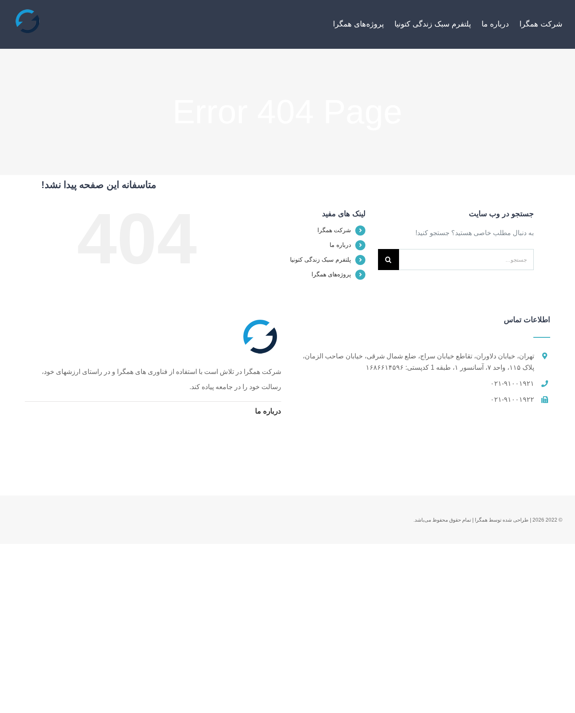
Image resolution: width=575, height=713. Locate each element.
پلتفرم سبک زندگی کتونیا (320, 259)
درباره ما (340, 244)
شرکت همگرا (334, 230)
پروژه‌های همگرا (331, 274)
